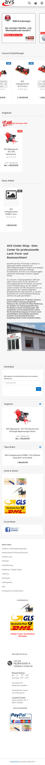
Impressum (6, 578)
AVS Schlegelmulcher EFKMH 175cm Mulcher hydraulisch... (11, 214)
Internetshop (14, 762)
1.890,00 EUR (22, 463)
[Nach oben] (7, 761)
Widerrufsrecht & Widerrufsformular (15, 553)
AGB (3, 587)
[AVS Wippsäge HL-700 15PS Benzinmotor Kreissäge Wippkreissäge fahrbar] (22, 417)
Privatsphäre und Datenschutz (12, 591)
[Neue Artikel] (40, 447)
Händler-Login (7, 557)
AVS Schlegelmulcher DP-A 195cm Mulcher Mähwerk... (22, 86)
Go (38, 389)
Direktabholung (7, 565)
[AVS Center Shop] (8, 3)
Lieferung (5, 574)
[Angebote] (40, 404)
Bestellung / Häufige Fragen (12, 569)
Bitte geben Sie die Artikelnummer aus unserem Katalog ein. (21, 377)
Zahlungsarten (7, 582)
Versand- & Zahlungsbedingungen (14, 549)
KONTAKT (5, 561)
